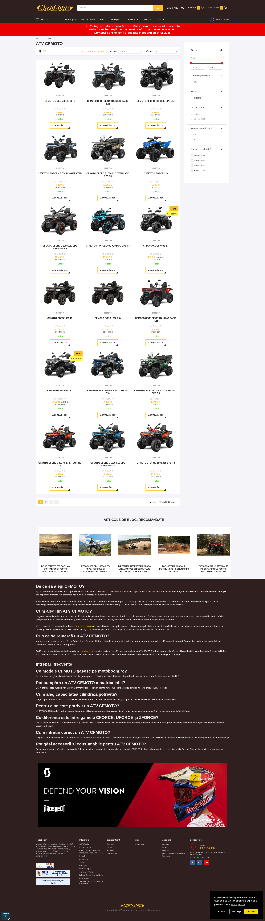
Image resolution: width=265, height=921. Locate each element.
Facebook (192, 862)
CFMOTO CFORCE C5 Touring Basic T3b (156, 319)
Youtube (206, 862)
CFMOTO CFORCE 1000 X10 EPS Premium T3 (107, 464)
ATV (195, 82)
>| (56, 502)
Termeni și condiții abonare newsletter (91, 882)
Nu (195, 140)
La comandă (199, 119)
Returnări (110, 850)
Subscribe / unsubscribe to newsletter (173, 854)
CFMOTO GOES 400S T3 (156, 246)
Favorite (192, 7)
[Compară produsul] (64, 87)
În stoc (197, 114)
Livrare (109, 847)
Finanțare (83, 865)
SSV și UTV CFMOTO (83, 626)
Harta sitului (112, 853)
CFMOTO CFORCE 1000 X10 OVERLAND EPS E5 (155, 391)
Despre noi (83, 859)
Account (165, 844)
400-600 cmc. (200, 160)
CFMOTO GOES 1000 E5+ (108, 318)
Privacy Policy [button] (238, 904)
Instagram (199, 862)
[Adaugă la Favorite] (56, 87)
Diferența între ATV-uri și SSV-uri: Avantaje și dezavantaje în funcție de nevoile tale (134, 569)
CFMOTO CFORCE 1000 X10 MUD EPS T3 (108, 246)
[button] (228, 552)
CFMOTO (197, 98)
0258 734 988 (222, 19)
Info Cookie (84, 878)
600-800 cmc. (200, 165)
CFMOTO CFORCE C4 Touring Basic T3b (107, 102)
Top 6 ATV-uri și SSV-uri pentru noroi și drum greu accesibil (174, 569)
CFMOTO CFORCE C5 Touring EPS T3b (60, 173)
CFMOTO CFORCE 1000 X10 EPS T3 (156, 463)
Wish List (165, 850)
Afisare (149, 51)
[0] (202, 7)
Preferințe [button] (236, 912)
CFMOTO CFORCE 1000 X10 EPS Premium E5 (60, 247)
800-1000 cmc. (200, 170)
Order (164, 847)
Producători (139, 844)
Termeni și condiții (87, 872)
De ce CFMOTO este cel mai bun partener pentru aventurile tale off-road (55, 569)
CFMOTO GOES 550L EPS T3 (60, 101)
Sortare (113, 51)
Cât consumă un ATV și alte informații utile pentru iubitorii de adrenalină (213, 569)
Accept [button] (251, 912)
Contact (110, 844)
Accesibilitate (85, 847)
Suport (82, 856)
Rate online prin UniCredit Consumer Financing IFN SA (91, 851)
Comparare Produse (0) (93, 51)
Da (195, 135)
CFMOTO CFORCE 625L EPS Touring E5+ (107, 391)
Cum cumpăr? (85, 869)
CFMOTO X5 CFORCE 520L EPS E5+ (156, 101)
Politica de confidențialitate (91, 875)
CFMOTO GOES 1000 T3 (59, 318)
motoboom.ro (87, 651)
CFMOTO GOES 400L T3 (59, 390)
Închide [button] (221, 912)
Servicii (82, 862)
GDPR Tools (84, 844)
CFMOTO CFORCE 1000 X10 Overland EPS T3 (107, 174)
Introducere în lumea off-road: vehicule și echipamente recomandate (95, 569)
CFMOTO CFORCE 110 (156, 173)
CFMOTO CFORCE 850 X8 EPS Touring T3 (59, 464)
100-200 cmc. (200, 155)
